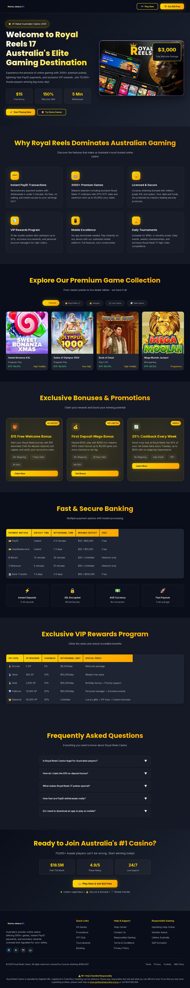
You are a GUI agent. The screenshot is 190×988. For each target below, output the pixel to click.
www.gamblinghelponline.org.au (104, 982)
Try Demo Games (51, 112)
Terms (148, 964)
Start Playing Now (20, 112)
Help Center (120, 927)
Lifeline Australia (160, 937)
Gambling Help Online (163, 927)
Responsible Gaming (124, 937)
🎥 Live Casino (115, 303)
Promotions (82, 932)
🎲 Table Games (137, 303)
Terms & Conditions (124, 942)
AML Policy (179, 964)
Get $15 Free (172, 6)
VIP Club (80, 937)
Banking (80, 948)
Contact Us (120, 932)
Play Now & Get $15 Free (95, 883)
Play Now (147, 6)
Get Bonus (80, 473)
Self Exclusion (159, 942)
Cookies (167, 964)
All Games (81, 927)
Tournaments (83, 942)
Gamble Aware (159, 932)
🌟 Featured (51, 303)
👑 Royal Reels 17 (72, 303)
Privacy (157, 964)
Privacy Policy (121, 948)
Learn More (141, 466)
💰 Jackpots (94, 303)
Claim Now (20, 473)
